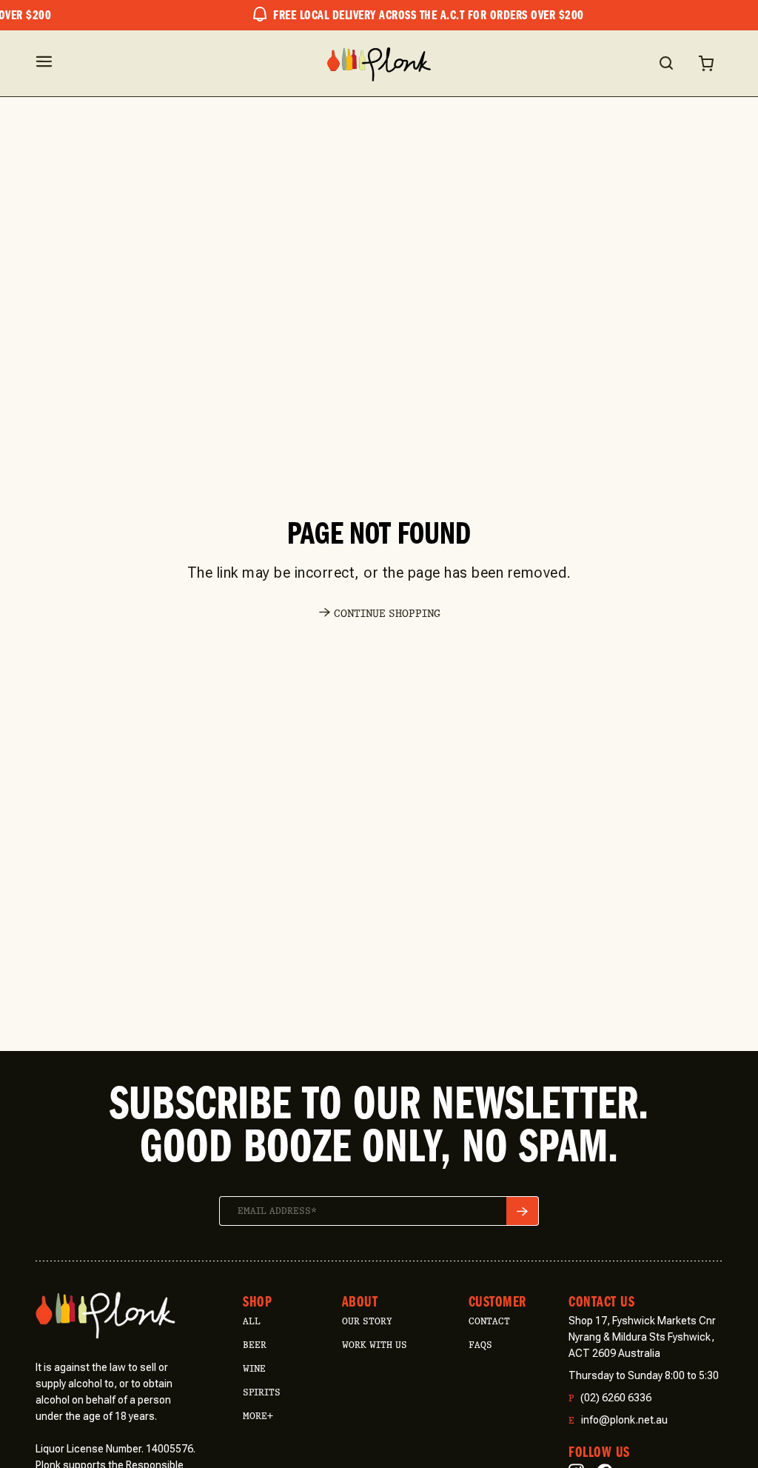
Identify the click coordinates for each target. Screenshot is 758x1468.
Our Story (367, 1321)
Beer (254, 1344)
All (252, 1321)
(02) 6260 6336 (609, 1398)
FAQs (480, 1344)
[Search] (665, 63)
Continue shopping (387, 614)
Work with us (374, 1344)
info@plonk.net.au (618, 1420)
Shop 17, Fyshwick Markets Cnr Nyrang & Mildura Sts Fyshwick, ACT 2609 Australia (642, 1337)
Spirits (262, 1392)
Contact (489, 1321)
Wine (254, 1368)
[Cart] (706, 63)
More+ (258, 1415)
